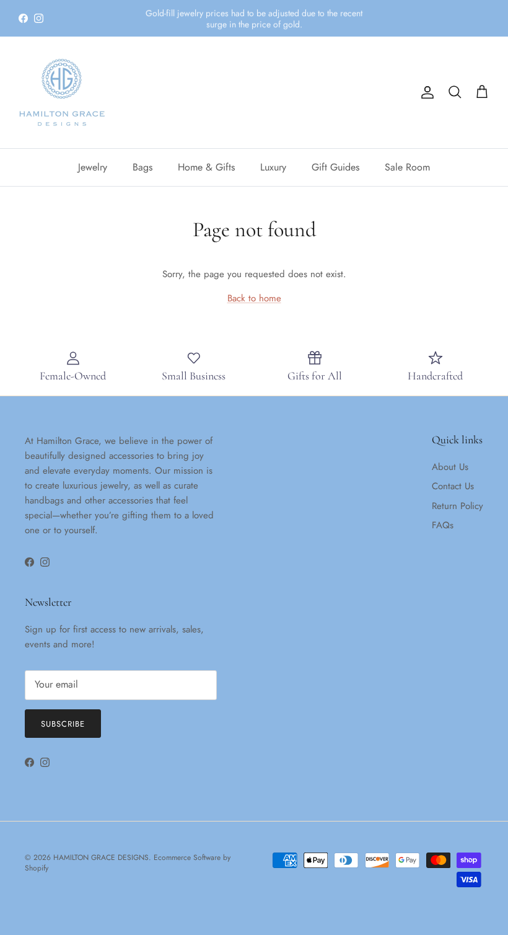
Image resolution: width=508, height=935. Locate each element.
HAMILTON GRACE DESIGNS (101, 857)
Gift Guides (335, 167)
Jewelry (92, 167)
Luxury (273, 167)
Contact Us (453, 486)
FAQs (442, 525)
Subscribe (63, 724)
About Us (450, 467)
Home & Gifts (206, 167)
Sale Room (407, 167)
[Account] (425, 92)
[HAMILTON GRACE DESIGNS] (62, 92)
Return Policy (457, 506)
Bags (142, 167)
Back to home (254, 298)
